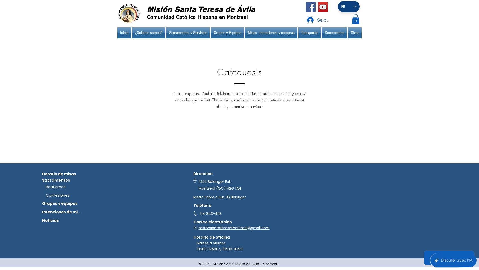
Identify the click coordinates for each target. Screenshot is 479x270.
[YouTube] (323, 7)
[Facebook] (311, 7)
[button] (356, 19)
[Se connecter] (306, 20)
